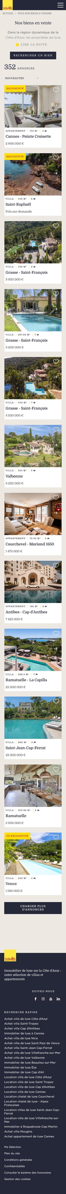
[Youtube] (50, 998)
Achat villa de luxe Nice (21, 1038)
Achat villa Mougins (18, 1131)
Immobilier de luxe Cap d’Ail (24, 1072)
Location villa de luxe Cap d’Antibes (29, 1086)
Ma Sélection (12, 1146)
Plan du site (12, 1153)
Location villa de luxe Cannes (25, 1091)
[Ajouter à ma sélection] (56, 90)
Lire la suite (34, 44)
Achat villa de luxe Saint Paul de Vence (32, 1043)
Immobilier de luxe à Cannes (24, 1033)
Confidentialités (14, 1166)
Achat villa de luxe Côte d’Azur (26, 1018)
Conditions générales (18, 1159)
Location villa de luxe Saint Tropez (28, 1082)
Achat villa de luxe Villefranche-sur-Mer (32, 1052)
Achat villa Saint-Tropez (21, 1023)
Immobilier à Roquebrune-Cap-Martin (30, 1126)
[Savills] (8, 5)
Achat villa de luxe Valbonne (24, 1057)
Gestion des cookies (17, 1178)
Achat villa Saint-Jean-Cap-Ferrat (28, 1047)
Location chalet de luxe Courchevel (29, 1096)
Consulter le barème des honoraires (27, 1172)
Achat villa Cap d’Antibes (22, 1028)
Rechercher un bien (33, 55)
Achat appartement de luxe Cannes (29, 1136)
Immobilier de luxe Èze (20, 1067)
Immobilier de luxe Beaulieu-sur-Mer (30, 1062)
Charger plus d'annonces (33, 908)
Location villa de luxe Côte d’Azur (28, 1077)
